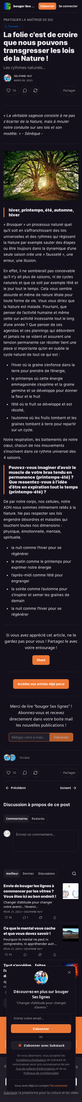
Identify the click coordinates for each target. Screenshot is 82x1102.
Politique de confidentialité (41, 1073)
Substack (10, 1093)
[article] (41, 901)
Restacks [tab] (38, 819)
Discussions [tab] (46, 874)
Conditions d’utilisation (31, 1060)
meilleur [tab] (12, 874)
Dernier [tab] (28, 874)
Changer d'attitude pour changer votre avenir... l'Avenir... (27, 904)
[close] (69, 972)
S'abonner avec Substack (44, 1045)
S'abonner (47, 6)
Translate (13, 26)
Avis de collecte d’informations (35, 1069)
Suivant (65, 788)
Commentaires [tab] (16, 819)
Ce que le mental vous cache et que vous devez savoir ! (29, 931)
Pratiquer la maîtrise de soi (28, 20)
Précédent (18, 788)
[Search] (74, 873)
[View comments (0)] (25, 90)
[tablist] (25, 818)
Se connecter (68, 6)
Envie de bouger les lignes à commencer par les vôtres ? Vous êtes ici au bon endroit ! (29, 891)
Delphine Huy (23, 76)
